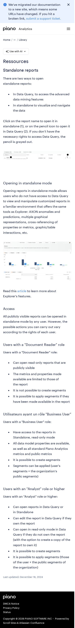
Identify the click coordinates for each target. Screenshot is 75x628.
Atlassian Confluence (31, 622)
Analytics (25, 29)
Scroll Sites (9, 622)
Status (7, 612)
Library (23, 39)
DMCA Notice (11, 603)
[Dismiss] (68, 4)
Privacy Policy (11, 607)
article (21, 291)
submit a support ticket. (43, 18)
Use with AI (15, 51)
